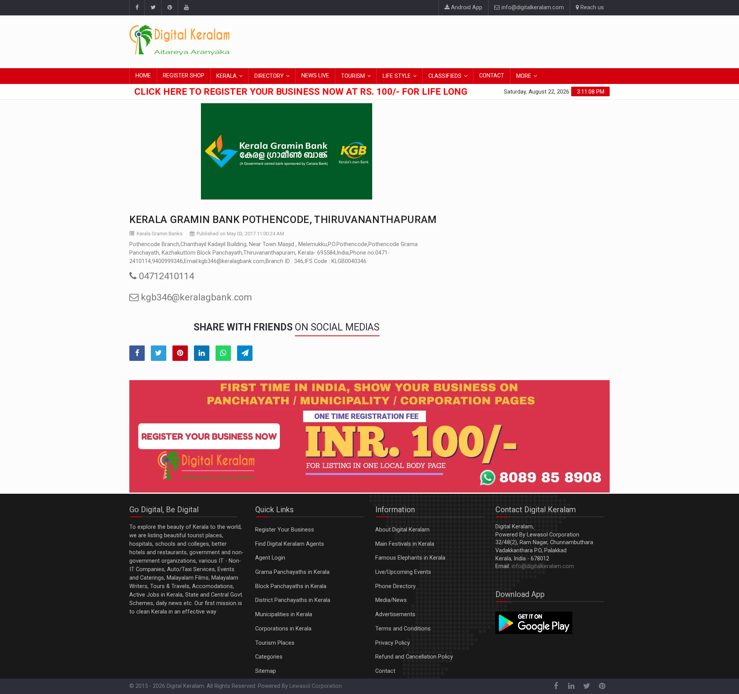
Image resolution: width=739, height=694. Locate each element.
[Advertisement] (469, 40)
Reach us (591, 7)
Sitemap (265, 671)
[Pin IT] (180, 353)
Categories (269, 657)
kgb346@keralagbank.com (195, 297)
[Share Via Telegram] (244, 353)
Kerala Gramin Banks (159, 233)
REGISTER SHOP (183, 75)
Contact (385, 671)
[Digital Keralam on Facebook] (136, 7)
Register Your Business (284, 529)
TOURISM (353, 76)
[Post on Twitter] (158, 353)
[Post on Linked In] (201, 353)
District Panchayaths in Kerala (292, 600)
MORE (523, 76)
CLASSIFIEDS (444, 76)
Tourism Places (274, 643)
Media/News (391, 600)
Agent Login (270, 558)
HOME (143, 75)
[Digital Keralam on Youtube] (186, 7)
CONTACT (491, 75)
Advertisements (395, 614)
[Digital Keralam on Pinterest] (169, 7)
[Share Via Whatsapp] (223, 353)
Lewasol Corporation (315, 686)
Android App (466, 7)
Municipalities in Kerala (283, 614)
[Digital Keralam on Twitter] (152, 7)
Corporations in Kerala (283, 628)
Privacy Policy (392, 643)
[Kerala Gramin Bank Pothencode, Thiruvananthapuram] (286, 151)
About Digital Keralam (402, 529)
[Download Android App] (533, 622)
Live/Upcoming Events (403, 572)
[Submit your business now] (369, 436)
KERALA (226, 76)
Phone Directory (395, 586)
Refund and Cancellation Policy (414, 657)
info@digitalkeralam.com (532, 7)
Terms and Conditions (403, 628)
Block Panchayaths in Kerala (290, 586)
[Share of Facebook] (137, 353)
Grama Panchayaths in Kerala (292, 572)
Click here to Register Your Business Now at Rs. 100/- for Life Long (300, 91)
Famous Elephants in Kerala (410, 558)
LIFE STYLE (397, 76)
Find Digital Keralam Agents (289, 544)
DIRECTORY (269, 76)
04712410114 (165, 276)
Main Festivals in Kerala (404, 544)
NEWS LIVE (315, 75)
